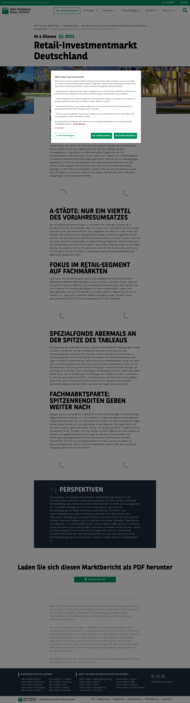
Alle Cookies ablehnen (101, 136)
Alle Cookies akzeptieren (125, 136)
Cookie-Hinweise (79, 124)
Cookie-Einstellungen (65, 136)
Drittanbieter (59, 128)
